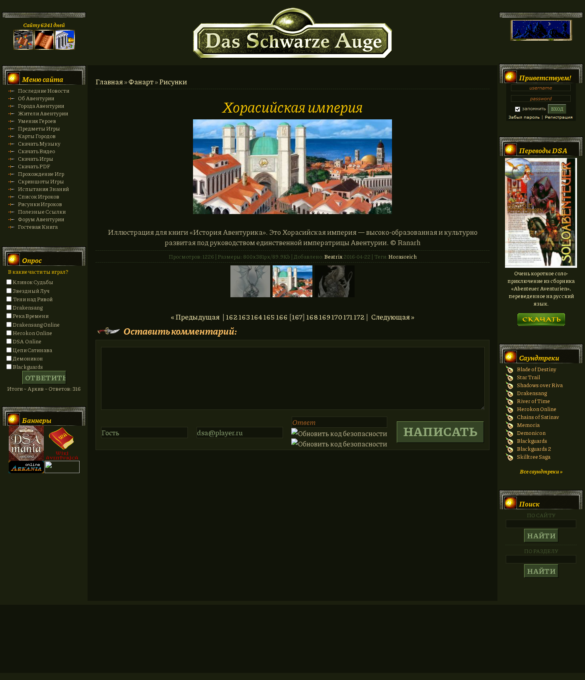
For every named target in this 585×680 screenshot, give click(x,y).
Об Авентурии (36, 98)
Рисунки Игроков (40, 204)
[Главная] (23, 47)
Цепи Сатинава (32, 350)
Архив (35, 388)
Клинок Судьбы (33, 282)
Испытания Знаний (43, 189)
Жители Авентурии (43, 113)
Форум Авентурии (41, 219)
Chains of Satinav (538, 417)
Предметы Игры (39, 128)
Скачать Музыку (39, 143)
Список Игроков (38, 196)
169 (324, 317)
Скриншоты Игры (41, 181)
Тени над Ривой (33, 299)
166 (282, 317)
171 (348, 317)
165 (269, 317)
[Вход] (65, 47)
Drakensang (28, 307)
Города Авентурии (41, 105)
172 (359, 317)
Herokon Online (32, 333)
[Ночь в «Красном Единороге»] (541, 265)
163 (244, 317)
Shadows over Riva (540, 385)
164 (256, 317)
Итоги (15, 388)
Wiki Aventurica (62, 443)
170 (337, 317)
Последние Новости (43, 90)
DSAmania (26, 443)
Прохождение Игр (41, 173)
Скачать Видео (36, 151)
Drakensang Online (36, 324)
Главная (109, 81)
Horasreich (402, 256)
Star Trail (528, 377)
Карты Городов (37, 136)
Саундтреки (539, 358)
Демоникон (28, 358)
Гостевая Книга (38, 226)
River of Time (533, 401)
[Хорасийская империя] (292, 211)
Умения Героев (37, 121)
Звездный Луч (31, 290)
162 (232, 317)
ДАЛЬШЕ (541, 317)
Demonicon (531, 432)
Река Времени (31, 316)
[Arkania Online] (26, 471)
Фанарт (141, 81)
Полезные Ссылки (42, 211)
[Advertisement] (292, 646)
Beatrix (333, 256)
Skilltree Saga (533, 456)
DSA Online (27, 341)
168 (312, 317)
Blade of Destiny (536, 369)
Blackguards (28, 366)
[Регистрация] (44, 47)
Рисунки (173, 81)
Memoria (528, 425)
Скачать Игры (35, 158)
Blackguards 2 (534, 448)
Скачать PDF (34, 166)
